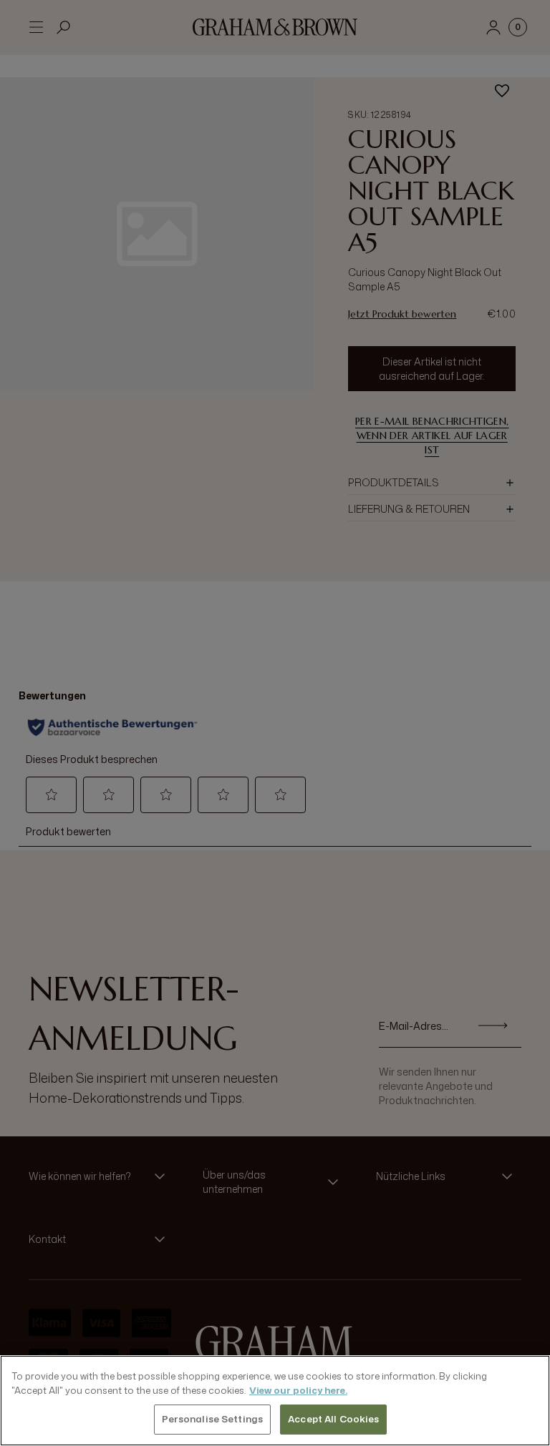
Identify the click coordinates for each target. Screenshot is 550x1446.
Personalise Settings (213, 1418)
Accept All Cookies (333, 1418)
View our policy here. (298, 1390)
